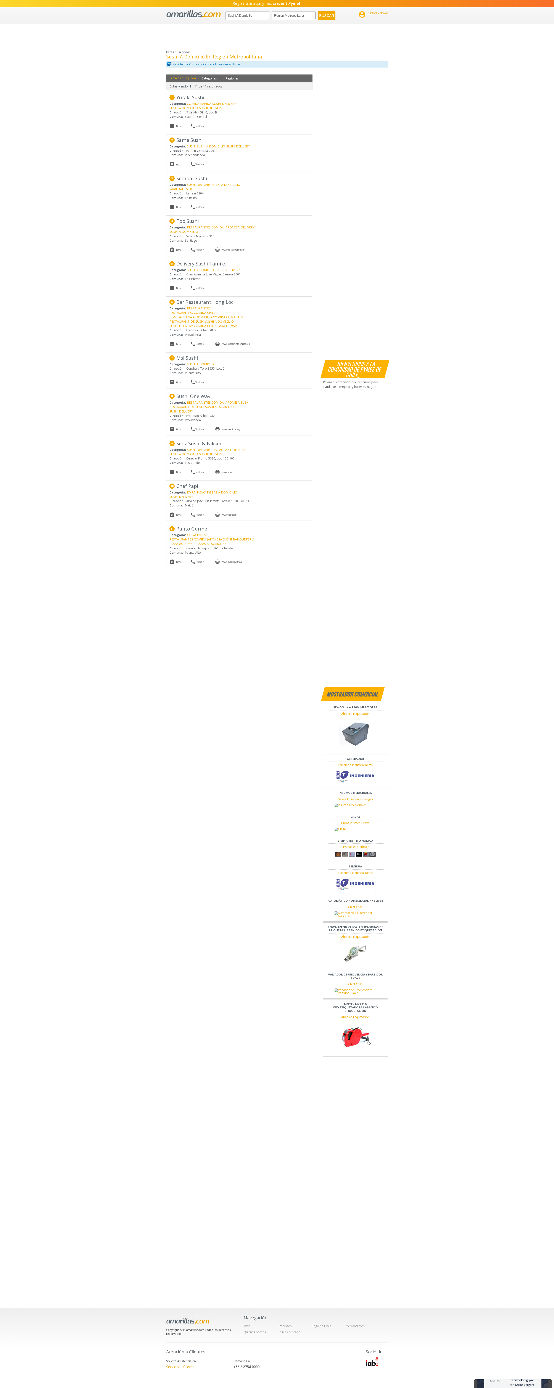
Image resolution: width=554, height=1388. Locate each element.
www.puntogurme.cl (232, 561)
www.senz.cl (228, 472)
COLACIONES (196, 535)
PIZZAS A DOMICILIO (222, 492)
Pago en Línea (322, 1326)
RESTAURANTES (199, 308)
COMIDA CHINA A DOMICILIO (190, 317)
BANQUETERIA (243, 539)
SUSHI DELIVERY (210, 108)
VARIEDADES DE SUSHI (185, 189)
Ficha (178, 126)
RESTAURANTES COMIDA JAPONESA (213, 227)
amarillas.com (193, 14)
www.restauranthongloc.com (236, 343)
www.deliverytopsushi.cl (234, 249)
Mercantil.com (355, 1326)
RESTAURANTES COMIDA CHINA (192, 313)
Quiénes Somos (255, 1332)
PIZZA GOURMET (181, 544)
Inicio (247, 1326)
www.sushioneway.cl (232, 429)
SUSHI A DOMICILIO (183, 108)
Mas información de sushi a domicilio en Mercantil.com (206, 64)
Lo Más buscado (289, 1332)
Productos (285, 1326)
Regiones (232, 78)
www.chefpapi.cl (230, 514)
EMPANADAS (196, 492)
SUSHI (216, 104)
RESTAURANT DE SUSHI (186, 321)
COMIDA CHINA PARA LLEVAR (215, 326)
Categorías (209, 78)
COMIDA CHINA (224, 317)
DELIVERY (229, 104)
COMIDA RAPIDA (199, 104)
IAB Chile (372, 1361)
